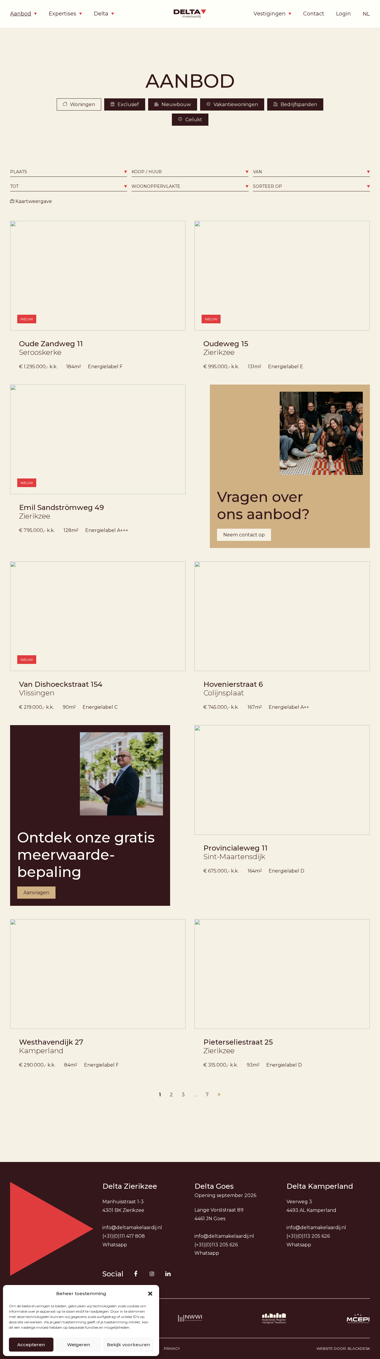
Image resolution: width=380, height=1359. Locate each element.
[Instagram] (152, 1273)
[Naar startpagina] (190, 14)
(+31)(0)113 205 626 (216, 1245)
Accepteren (31, 1344)
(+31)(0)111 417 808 (123, 1236)
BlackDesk (359, 1348)
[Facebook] (136, 1273)
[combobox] (68, 172)
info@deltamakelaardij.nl (132, 1227)
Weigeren (78, 1344)
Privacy (172, 1348)
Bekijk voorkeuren (128, 1344)
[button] (150, 1294)
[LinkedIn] (168, 1273)
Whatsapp (114, 1245)
